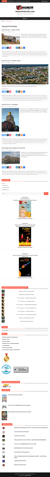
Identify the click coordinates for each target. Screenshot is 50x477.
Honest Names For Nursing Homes (21, 452)
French (15, 140)
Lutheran (8, 142)
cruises (44, 171)
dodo (12, 140)
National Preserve (16, 98)
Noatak (21, 98)
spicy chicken (26, 100)
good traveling (26, 53)
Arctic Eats (26, 171)
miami (45, 172)
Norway (19, 54)
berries (21, 51)
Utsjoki (4, 56)
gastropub (18, 140)
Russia (40, 142)
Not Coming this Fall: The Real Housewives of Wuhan (19, 412)
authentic (28, 139)
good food (16, 97)
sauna (43, 54)
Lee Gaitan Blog (5, 345)
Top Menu (45, 1)
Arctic (18, 51)
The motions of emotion (19, 435)
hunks (33, 172)
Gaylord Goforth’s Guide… (29, 294)
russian (42, 142)
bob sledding (31, 171)
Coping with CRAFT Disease (20, 460)
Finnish (15, 53)
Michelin (4, 174)
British (32, 139)
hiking (9, 54)
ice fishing (36, 172)
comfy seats (35, 139)
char (33, 95)
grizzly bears (33, 97)
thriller (33, 100)
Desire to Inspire (6, 341)
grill (36, 53)
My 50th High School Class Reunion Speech (23, 448)
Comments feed (5, 187)
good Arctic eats (24, 140)
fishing (4, 97)
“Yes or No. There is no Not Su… (29, 291)
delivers (6, 140)
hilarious (30, 172)
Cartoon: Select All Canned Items (15, 394)
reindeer (30, 54)
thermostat (11, 143)
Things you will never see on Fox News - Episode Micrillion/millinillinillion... (30, 439)
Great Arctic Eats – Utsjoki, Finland (11, 30)
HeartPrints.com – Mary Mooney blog (10, 343)
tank (8, 143)
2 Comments (6, 95)
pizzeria (30, 142)
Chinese (36, 95)
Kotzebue (6, 98)
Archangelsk (21, 139)
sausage (13, 100)
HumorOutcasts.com (25, 11)
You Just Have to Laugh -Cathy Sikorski (11, 349)
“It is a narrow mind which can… (31, 307)
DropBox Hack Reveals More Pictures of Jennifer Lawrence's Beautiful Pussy (31, 427)
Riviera (37, 142)
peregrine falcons (31, 98)
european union (8, 53)
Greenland (21, 172)
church (27, 51)
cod (34, 51)
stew (30, 100)
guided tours (40, 53)
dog (3, 172)
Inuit (39, 172)
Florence (7, 97)
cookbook (44, 95)
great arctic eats (33, 53)
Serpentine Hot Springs (19, 100)
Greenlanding (25, 172)
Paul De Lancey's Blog (7, 347)
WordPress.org (5, 189)
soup (46, 54)
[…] (47, 37)
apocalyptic (20, 95)
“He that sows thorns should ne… (31, 314)
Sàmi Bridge (39, 54)
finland (12, 53)
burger (24, 51)
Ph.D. (27, 54)
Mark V (11, 142)
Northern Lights (9, 174)
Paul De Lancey (11, 31)
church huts (31, 51)
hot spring (41, 97)
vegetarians (37, 100)
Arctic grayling (25, 95)
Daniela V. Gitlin (5, 339)
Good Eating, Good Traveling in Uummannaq (13, 148)
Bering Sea (30, 95)
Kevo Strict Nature (13, 54)
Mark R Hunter (21, 294)
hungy (43, 140)
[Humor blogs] (6, 362)
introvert (45, 97)
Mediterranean (15, 142)
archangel (17, 139)
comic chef (37, 51)
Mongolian (10, 98)
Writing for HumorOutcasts (20, 464)
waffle (6, 56)
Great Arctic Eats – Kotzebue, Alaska (11, 60)
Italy (3, 98)
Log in (3, 183)
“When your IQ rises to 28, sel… (31, 297)
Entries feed (4, 185)
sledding (27, 174)
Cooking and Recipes (7, 51)
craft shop (41, 51)
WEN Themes (28, 475)
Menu (25, 18)
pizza (36, 98)
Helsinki (6, 54)
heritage (37, 97)
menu (20, 142)
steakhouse (5, 143)
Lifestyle (13, 51)
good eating (21, 53)
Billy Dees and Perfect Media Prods (10, 337)
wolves (40, 100)
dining (10, 140)
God (17, 53)
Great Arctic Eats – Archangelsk (10, 104)
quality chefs (20, 174)
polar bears (40, 98)
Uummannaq (34, 174)
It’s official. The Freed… (31, 301)
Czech (4, 140)
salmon (33, 54)
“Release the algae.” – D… (31, 311)
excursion (6, 172)
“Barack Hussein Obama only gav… (31, 304)
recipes (33, 142)
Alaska (16, 95)
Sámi (36, 54)
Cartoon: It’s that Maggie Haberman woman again (19, 405)
